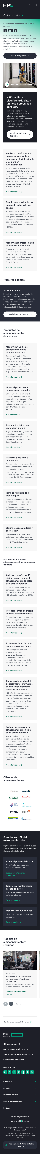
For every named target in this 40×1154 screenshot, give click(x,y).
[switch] (20, 1121)
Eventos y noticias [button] (10, 1095)
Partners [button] (6, 1108)
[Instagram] (14, 1072)
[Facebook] (23, 1072)
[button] (30, 5)
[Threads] (18, 1072)
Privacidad (10, 1133)
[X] (9, 1072)
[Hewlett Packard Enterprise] (8, 5)
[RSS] (32, 1072)
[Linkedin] (5, 1072)
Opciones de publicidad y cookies (17, 1136)
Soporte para (14, 1049)
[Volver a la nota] (30, 1021)
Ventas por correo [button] (16, 1054)
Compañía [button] (7, 1081)
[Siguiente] (11, 1004)
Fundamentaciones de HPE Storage (16, 1022)
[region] (20, 303)
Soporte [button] (6, 1088)
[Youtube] (27, 1072)
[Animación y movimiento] (20, 1121)
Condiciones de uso (24, 1133)
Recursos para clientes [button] (12, 1101)
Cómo (10, 1044)
